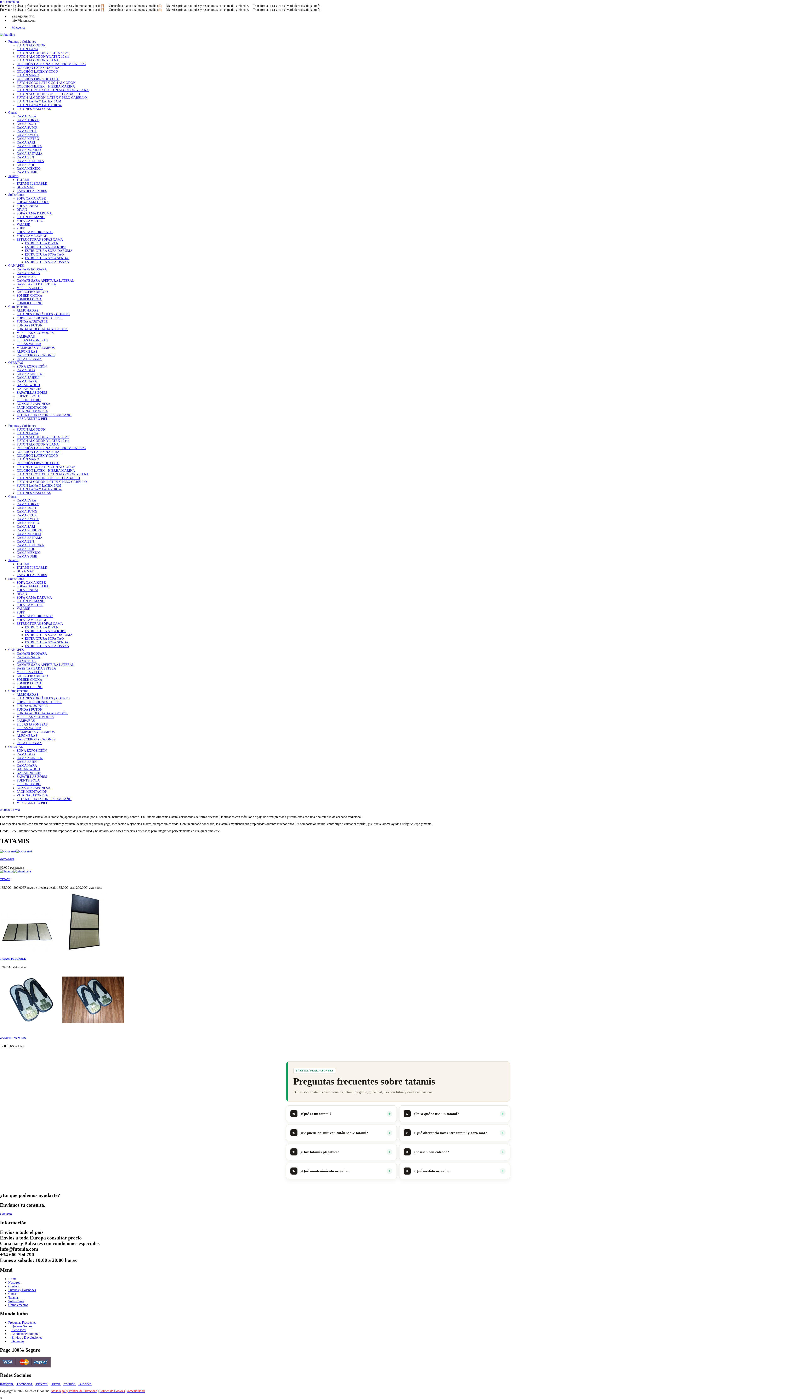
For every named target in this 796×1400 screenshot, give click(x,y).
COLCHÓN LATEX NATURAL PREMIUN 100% (51, 64)
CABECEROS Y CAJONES (36, 355)
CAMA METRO (28, 138)
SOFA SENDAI (27, 206)
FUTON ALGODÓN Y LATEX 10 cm (43, 56)
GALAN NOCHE (29, 389)
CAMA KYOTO (28, 135)
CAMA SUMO (27, 127)
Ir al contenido (9, 2)
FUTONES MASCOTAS (34, 109)
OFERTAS (15, 362)
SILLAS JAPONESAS (32, 340)
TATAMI (23, 179)
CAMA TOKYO (28, 120)
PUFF (21, 228)
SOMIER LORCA (29, 299)
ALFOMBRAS (27, 351)
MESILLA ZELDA (30, 288)
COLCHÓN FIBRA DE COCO (38, 79)
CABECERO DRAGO (32, 291)
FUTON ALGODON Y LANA (38, 60)
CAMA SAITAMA (29, 153)
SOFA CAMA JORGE (32, 235)
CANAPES (16, 265)
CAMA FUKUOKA (30, 161)
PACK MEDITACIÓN (32, 407)
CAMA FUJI (25, 165)
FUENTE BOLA (28, 396)
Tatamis (13, 176)
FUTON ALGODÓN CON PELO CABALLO (48, 94)
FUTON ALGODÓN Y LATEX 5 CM (43, 53)
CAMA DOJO (26, 123)
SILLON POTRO (29, 400)
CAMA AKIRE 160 (30, 374)
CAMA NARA (27, 381)
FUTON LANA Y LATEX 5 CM (39, 101)
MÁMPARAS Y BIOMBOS (36, 347)
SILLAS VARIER (29, 344)
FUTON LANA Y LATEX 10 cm (39, 105)
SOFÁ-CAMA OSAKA (33, 202)
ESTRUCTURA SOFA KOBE (45, 247)
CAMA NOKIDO (29, 150)
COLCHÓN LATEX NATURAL (39, 67)
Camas (12, 112)
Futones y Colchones (22, 41)
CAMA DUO (26, 370)
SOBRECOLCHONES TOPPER (39, 318)
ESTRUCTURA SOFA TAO (44, 254)
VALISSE (23, 224)
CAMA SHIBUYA (29, 146)
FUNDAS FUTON (29, 325)
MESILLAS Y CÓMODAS (35, 333)
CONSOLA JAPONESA (33, 403)
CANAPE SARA (28, 273)
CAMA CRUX (27, 131)
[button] (1, 1398)
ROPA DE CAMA (29, 359)
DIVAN (22, 209)
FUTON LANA (27, 49)
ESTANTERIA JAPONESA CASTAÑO (44, 415)
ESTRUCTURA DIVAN (41, 243)
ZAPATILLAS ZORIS (32, 191)
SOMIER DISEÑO (29, 303)
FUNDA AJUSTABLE (32, 321)
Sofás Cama (16, 194)
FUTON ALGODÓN (31, 45)
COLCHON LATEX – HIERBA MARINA (46, 86)
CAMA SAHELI (28, 377)
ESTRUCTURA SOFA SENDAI (47, 258)
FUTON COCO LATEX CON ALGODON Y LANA (53, 90)
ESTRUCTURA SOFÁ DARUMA (49, 250)
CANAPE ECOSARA (32, 269)
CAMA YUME (27, 172)
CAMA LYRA (26, 116)
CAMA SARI (26, 142)
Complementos (18, 306)
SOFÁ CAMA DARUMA (34, 213)
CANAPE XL (26, 277)
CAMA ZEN (25, 157)
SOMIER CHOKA (29, 295)
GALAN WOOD (28, 385)
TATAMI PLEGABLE (32, 183)
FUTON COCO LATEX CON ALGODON (46, 82)
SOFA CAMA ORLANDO (35, 232)
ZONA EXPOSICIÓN (32, 366)
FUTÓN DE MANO (31, 217)
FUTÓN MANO (28, 75)
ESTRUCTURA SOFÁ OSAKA (47, 262)
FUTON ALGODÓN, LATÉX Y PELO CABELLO (52, 97)
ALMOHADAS (27, 310)
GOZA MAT (25, 187)
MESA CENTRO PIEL (32, 418)
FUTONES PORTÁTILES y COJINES (43, 314)
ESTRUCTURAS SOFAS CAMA (40, 239)
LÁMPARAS (26, 336)
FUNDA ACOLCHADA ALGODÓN (42, 329)
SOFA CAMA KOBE (31, 198)
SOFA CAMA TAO (30, 221)
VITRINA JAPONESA (32, 411)
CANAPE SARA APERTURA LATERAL (45, 280)
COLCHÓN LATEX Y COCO (37, 71)
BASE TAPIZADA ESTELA (36, 284)
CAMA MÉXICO (29, 168)
